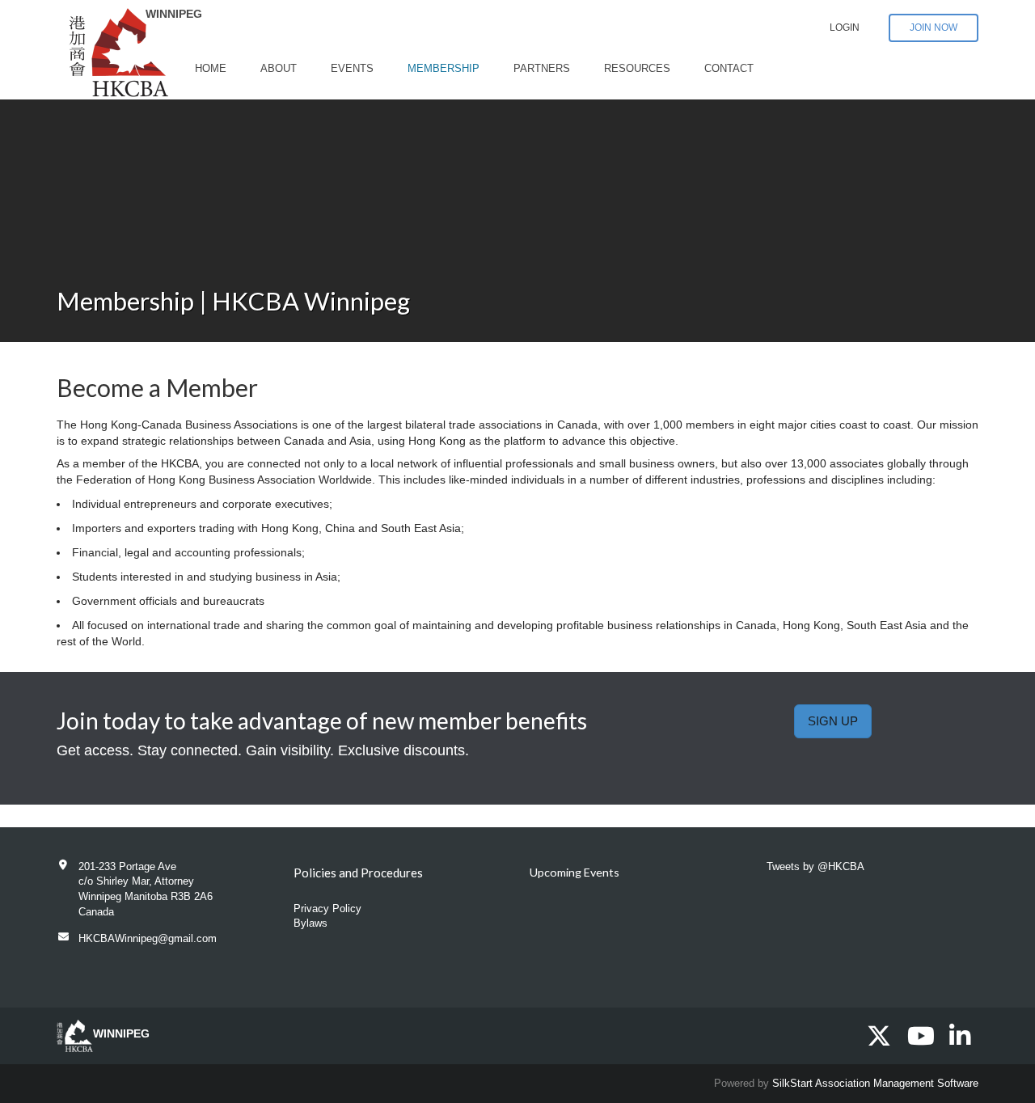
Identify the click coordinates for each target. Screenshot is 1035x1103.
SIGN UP (833, 721)
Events (352, 68)
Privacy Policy (327, 908)
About (278, 68)
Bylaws (310, 923)
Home (210, 68)
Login (845, 27)
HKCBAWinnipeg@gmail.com (147, 938)
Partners (541, 68)
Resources (637, 68)
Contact (729, 68)
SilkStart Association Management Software (875, 1083)
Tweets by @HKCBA (815, 866)
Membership (443, 68)
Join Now (933, 27)
